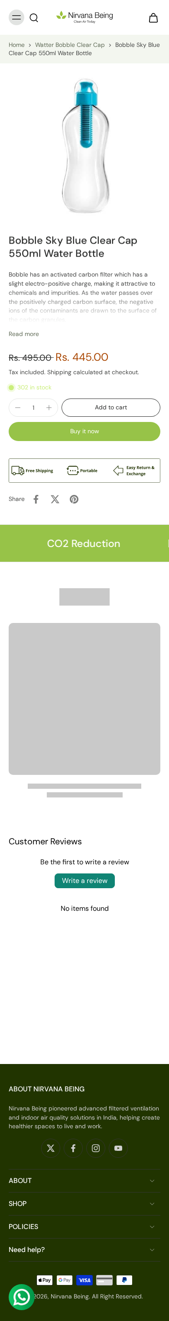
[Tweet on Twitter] (55, 499)
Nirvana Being (70, 1296)
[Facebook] (73, 1148)
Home (17, 45)
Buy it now (84, 431)
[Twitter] (50, 1148)
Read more (24, 334)
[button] (111, 408)
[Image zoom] (84, 143)
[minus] (17, 408)
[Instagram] (95, 1148)
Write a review (84, 880)
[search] (33, 17)
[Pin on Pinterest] (74, 499)
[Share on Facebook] (36, 499)
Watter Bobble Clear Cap (70, 45)
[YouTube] (118, 1148)
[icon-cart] (150, 17)
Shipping (60, 372)
